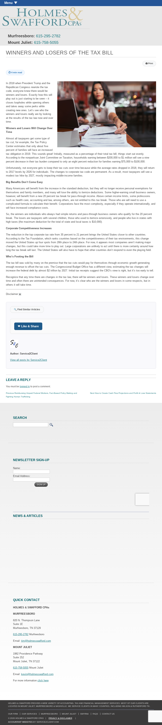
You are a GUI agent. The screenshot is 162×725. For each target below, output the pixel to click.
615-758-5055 (46, 42)
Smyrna (84, 714)
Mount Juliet (69, 714)
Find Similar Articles (27, 309)
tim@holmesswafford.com (36, 640)
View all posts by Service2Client (28, 359)
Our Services (29, 714)
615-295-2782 (48, 36)
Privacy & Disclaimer (60, 718)
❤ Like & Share (28, 326)
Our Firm (13, 714)
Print (149, 63)
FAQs (95, 714)
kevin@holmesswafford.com (37, 674)
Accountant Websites (20, 722)
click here (43, 680)
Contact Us (108, 714)
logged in (25, 386)
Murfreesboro (49, 714)
